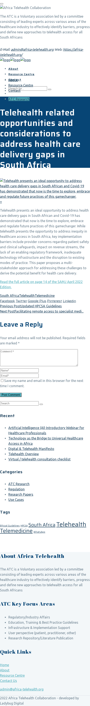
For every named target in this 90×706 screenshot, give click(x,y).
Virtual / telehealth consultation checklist (39, 459)
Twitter (21, 301)
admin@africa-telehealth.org (32, 49)
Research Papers (20, 494)
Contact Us (8, 681)
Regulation (16, 489)
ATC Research (19, 99)
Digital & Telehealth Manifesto (31, 449)
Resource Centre (12, 675)
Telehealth (27, 295)
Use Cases (16, 500)
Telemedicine (45, 295)
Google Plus (37, 301)
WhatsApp (39, 532)
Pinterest (54, 301)
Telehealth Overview (23, 454)
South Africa (9, 295)
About (4, 670)
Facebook (7, 301)
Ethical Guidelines (10, 526)
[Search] (41, 404)
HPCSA (24, 526)
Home (4, 665)
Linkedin (69, 301)
